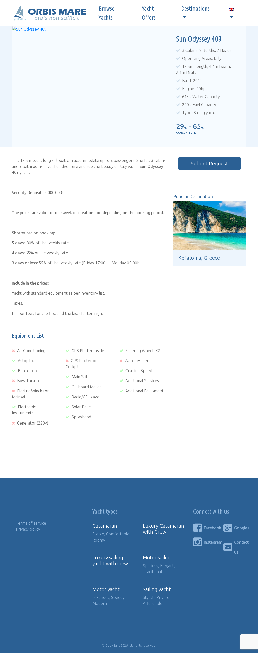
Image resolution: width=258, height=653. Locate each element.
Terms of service (31, 523)
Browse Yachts (106, 13)
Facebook (210, 528)
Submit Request (209, 163)
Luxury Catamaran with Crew (163, 529)
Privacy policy (28, 529)
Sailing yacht (157, 589)
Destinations (195, 8)
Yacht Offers (149, 13)
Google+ (240, 528)
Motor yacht (106, 589)
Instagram (210, 542)
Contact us (240, 547)
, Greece (199, 258)
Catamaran (104, 526)
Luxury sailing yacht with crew (110, 560)
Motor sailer (156, 557)
